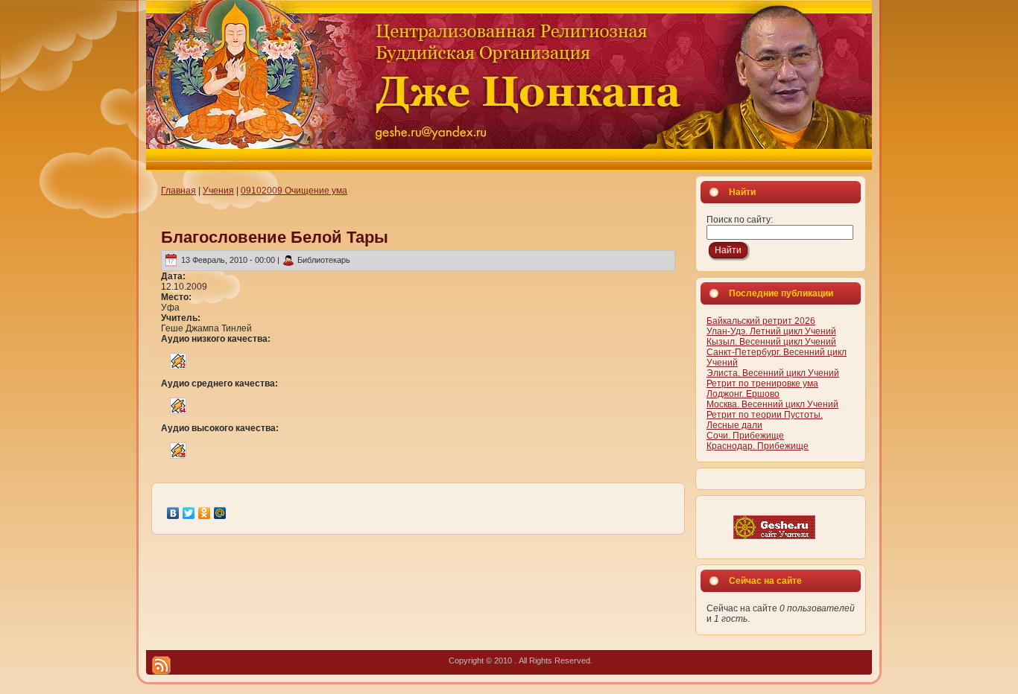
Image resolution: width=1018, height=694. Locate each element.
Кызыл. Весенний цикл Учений (771, 342)
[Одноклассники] (204, 513)
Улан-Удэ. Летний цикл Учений (771, 331)
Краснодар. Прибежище (757, 446)
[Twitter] (189, 513)
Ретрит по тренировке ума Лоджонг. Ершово (762, 388)
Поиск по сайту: (739, 219)
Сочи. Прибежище (745, 435)
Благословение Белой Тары (274, 237)
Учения (218, 190)
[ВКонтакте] (173, 513)
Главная (178, 190)
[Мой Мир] (220, 513)
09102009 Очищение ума (294, 190)
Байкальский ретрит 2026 (760, 321)
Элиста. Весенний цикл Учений (772, 373)
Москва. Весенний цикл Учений (772, 404)
